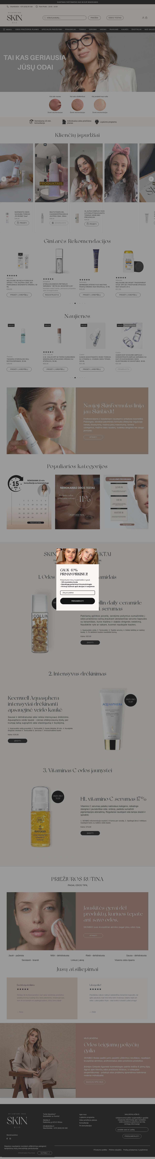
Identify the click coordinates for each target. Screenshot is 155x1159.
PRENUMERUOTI (77, 601)
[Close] (96, 551)
